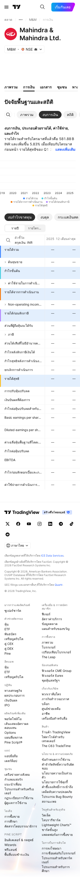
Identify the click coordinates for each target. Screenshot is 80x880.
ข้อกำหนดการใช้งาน (56, 759)
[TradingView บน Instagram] (39, 524)
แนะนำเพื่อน (13, 784)
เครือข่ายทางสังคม (17, 774)
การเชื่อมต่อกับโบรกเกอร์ (59, 853)
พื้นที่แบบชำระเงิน (16, 854)
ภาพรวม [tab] (11, 87)
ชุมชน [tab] (62, 87)
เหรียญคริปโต (13, 639)
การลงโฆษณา (51, 848)
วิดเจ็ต (46, 815)
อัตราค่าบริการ (52, 619)
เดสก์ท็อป (10, 761)
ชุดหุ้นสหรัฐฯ (51, 680)
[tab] (27, 114)
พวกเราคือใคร (51, 694)
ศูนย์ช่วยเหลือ (51, 709)
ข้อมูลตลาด (50, 624)
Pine (7, 653)
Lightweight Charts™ (56, 825)
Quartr (58, 584)
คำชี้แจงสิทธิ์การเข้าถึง (57, 787)
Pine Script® (13, 742)
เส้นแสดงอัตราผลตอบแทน (16, 726)
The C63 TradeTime (56, 746)
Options (10, 732)
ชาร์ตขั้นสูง (50, 830)
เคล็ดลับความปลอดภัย (57, 792)
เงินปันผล (10, 700)
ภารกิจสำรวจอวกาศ (55, 699)
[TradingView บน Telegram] (61, 524)
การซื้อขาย (12, 816)
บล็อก (45, 704)
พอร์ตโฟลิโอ (13, 719)
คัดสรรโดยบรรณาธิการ (20, 826)
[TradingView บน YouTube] (29, 524)
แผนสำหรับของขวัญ (56, 629)
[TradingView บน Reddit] (7, 534)
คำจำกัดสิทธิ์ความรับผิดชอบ (58, 766)
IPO (7, 705)
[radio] (15, 228)
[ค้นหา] (42, 7)
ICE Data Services (52, 555)
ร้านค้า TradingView (56, 732)
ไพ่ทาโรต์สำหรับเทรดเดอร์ (53, 739)
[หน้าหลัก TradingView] (17, 7)
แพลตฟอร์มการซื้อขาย (57, 834)
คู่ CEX (8, 644)
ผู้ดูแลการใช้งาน (15, 803)
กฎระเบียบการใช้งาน (18, 798)
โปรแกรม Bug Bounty (57, 796)
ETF (7, 629)
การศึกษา (10, 821)
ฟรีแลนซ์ (10, 849)
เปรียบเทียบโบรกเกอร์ (56, 652)
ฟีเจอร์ (46, 614)
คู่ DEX (8, 648)
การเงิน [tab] (29, 87)
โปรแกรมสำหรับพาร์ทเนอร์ (57, 860)
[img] (36, 49)
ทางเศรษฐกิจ (13, 690)
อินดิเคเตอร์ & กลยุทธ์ (19, 840)
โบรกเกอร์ (49, 647)
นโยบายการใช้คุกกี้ (55, 782)
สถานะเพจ (49, 801)
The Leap (49, 657)
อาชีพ (46, 713)
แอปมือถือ (11, 756)
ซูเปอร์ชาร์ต (12, 610)
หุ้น (6, 624)
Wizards (10, 845)
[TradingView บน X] (7, 524)
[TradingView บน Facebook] (18, 524)
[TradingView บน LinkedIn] (50, 524)
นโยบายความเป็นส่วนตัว (57, 775)
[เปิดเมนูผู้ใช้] (6, 7)
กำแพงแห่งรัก (13, 779)
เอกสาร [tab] (46, 87)
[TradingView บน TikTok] (71, 524)
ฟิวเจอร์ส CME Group (57, 671)
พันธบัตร (10, 634)
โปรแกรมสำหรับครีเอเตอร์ (19, 791)
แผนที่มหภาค (13, 737)
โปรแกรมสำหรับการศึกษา (56, 869)
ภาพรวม (47, 642)
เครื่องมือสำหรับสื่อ (54, 718)
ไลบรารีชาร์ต (51, 820)
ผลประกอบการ (14, 695)
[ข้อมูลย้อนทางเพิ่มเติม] (21, 20)
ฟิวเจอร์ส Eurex (52, 675)
